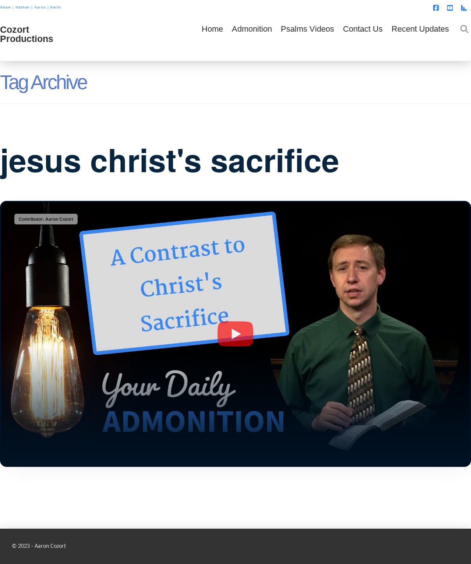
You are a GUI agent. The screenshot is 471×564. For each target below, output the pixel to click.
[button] (464, 7)
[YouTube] (451, 8)
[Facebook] (437, 8)
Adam (5, 8)
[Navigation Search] (462, 39)
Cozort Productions (26, 34)
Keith (55, 8)
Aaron (40, 8)
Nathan (22, 8)
